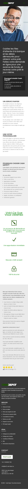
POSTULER (7, 457)
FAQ (4, 441)
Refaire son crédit (7, 419)
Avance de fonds (6, 407)
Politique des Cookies (8, 436)
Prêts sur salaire (6, 409)
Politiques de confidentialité (9, 434)
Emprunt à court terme (8, 421)
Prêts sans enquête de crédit (9, 411)
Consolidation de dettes (8, 416)
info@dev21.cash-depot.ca (8, 466)
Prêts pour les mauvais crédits (9, 414)
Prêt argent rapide (7, 424)
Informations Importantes (8, 443)
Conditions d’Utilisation (8, 438)
